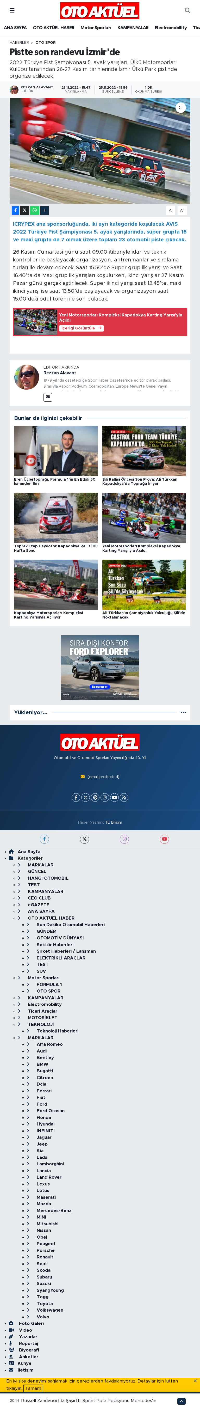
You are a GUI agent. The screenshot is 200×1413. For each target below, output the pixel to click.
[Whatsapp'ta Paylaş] (34, 210)
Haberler (19, 43)
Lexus (42, 1184)
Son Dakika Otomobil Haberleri (70, 924)
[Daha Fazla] (44, 210)
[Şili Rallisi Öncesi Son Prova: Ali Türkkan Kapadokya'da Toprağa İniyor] (144, 451)
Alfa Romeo (49, 1044)
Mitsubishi (46, 1224)
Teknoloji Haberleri (56, 1031)
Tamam (33, 1388)
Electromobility (171, 28)
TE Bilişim (113, 822)
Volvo (42, 1317)
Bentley (44, 1057)
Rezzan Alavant (59, 373)
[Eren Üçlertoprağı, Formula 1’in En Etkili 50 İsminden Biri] (56, 451)
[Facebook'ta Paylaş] (15, 210)
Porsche (45, 1250)
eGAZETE (38, 905)
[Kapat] (196, 1381)
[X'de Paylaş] (24, 210)
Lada (41, 1157)
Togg (41, 1297)
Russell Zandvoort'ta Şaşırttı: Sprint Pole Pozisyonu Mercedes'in (88, 1400)
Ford (41, 1104)
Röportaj (28, 1343)
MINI (40, 1217)
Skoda (43, 1270)
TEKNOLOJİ (40, 1024)
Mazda (43, 1204)
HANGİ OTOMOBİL (47, 878)
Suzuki (43, 1283)
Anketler (28, 1357)
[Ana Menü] (12, 10)
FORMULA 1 (48, 984)
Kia (39, 1150)
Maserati (45, 1197)
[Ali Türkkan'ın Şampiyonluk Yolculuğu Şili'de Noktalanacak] (144, 584)
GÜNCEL (36, 871)
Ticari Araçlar (42, 1011)
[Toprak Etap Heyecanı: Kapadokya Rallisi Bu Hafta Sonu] (56, 518)
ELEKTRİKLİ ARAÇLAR (60, 958)
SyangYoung (49, 1290)
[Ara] (187, 10)
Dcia (40, 1084)
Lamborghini (49, 1164)
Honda (43, 1117)
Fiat (40, 1097)
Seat (41, 1264)
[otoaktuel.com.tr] (99, 10)
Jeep (41, 1144)
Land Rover (48, 1177)
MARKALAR (40, 865)
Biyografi (28, 1350)
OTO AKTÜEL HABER (53, 28)
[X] (85, 797)
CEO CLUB (39, 898)
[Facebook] (76, 797)
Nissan (43, 1230)
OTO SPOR (45, 43)
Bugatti (44, 1071)
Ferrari (43, 1091)
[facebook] (44, 839)
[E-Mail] (47, 397)
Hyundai (44, 1124)
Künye (25, 1363)
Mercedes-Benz (53, 1210)
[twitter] (84, 839)
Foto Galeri (31, 1323)
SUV (40, 971)
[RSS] (124, 797)
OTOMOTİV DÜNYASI (59, 938)
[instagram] (124, 839)
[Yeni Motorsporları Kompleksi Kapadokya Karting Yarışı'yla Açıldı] (144, 518)
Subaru (43, 1277)
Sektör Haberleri (54, 945)
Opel (41, 1237)
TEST (33, 885)
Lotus (42, 1190)
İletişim (26, 1370)
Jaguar (43, 1137)
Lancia (43, 1171)
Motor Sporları (95, 28)
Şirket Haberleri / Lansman (65, 951)
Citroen (44, 1077)
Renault (44, 1257)
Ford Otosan (50, 1111)
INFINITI (45, 1131)
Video (25, 1330)
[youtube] (164, 839)
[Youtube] (114, 797)
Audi (41, 1051)
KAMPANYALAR (132, 28)
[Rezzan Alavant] (26, 377)
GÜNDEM (46, 931)
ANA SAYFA (15, 28)
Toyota (44, 1303)
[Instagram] (105, 797)
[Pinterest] (95, 797)
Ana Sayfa (29, 851)
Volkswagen (49, 1310)
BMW (41, 1064)
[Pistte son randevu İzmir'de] (100, 151)
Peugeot (45, 1243)
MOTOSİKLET (42, 1018)
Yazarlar (27, 1337)
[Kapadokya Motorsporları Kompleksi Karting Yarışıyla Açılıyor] (56, 584)
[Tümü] (183, 712)
